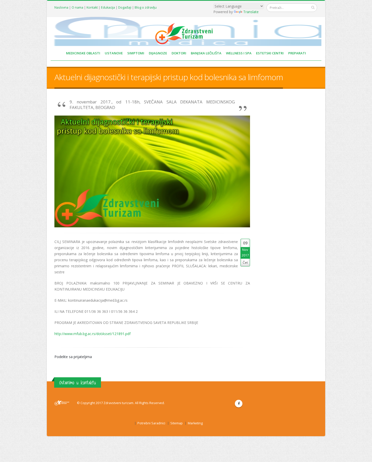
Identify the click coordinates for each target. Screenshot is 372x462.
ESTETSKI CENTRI (270, 53)
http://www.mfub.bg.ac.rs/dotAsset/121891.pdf (92, 333)
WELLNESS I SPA (239, 53)
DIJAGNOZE (158, 53)
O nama (77, 7)
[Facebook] (238, 403)
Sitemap (176, 423)
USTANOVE (114, 53)
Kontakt (92, 7)
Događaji (124, 7)
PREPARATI (297, 53)
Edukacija (108, 7)
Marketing (195, 423)
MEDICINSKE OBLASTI (83, 53)
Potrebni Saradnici (151, 423)
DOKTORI (179, 53)
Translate (251, 11)
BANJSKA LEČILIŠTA (206, 53)
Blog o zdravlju (146, 7)
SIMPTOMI (135, 53)
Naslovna (61, 7)
